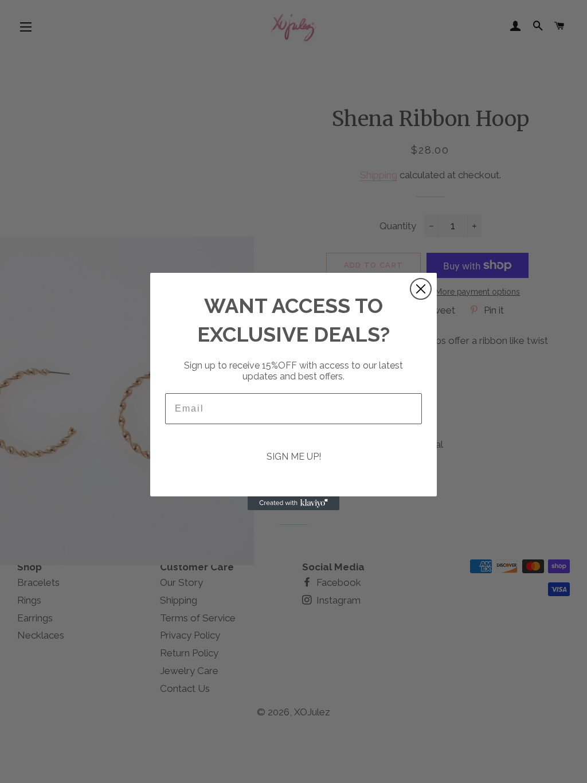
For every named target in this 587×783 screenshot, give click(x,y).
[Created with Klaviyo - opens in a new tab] (293, 503)
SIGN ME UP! (294, 456)
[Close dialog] (420, 289)
